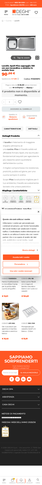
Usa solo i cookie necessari (21, 271)
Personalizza (19, 264)
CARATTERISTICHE (12, 129)
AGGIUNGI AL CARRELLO (21, 109)
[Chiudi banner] (38, 212)
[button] (38, 481)
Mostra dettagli (28, 250)
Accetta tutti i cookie (21, 257)
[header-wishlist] (36, 12)
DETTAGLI (32, 129)
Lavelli (16, 21)
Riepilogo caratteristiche (14, 191)
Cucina (9, 21)
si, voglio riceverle (29, 373)
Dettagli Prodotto (11, 136)
